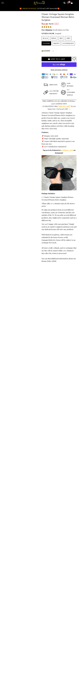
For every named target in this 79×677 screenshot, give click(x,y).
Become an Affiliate (47, 569)
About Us (43, 561)
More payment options (59, 70)
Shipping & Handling (11, 567)
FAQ (41, 564)
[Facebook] (42, 596)
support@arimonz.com (64, 227)
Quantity (46, 51)
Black (45, 38)
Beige (53, 38)
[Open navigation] (2, 3)
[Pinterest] (53, 596)
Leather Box (68, 43)
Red (61, 38)
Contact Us (7, 575)
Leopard (46, 43)
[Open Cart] (72, 3)
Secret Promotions (47, 559)
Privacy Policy (8, 561)
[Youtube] (59, 596)
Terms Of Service (9, 559)
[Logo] (39, 3)
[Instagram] (65, 596)
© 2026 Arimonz (8, 667)
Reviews (6, 569)
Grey (68, 38)
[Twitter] (47, 596)
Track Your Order (9, 556)
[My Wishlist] (68, 3)
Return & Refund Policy (12, 564)
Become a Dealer (46, 567)
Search (5, 572)
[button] (47, 27)
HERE (54, 261)
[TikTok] (70, 596)
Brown (56, 43)
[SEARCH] (65, 3)
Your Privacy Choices (11, 577)
